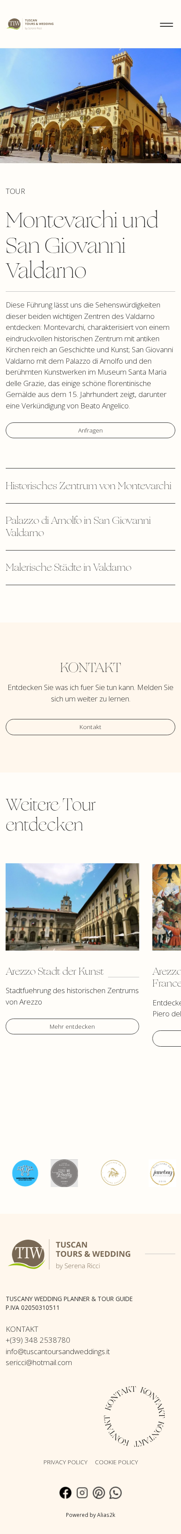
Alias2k (106, 1514)
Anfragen (90, 430)
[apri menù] (166, 24)
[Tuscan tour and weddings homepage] (30, 23)
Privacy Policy (65, 1462)
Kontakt (90, 726)
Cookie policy (116, 1462)
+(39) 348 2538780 (38, 1340)
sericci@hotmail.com (39, 1362)
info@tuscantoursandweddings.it (58, 1351)
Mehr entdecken (72, 1026)
